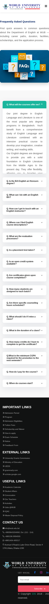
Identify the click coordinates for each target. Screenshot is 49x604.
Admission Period (11, 413)
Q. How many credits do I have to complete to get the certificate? (23, 343)
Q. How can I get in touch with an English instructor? (23, 210)
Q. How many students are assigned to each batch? (20, 290)
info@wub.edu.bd (11, 528)
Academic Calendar (12, 487)
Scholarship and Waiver (14, 429)
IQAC (6, 511)
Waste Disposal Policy (13, 515)
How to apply (10, 433)
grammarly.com (11, 470)
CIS (34, 594)
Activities (8, 503)
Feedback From (11, 445)
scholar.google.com (12, 474)
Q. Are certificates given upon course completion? (21, 276)
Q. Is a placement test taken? (21, 250)
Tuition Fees (9, 425)
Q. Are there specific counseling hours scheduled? (22, 304)
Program (8, 417)
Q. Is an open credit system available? (20, 262)
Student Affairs (10, 491)
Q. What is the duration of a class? (23, 330)
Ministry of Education (13, 462)
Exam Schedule (11, 437)
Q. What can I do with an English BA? (22, 196)
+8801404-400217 (12, 540)
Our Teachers (10, 499)
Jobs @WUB (9, 507)
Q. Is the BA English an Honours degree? (22, 182)
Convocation (9, 495)
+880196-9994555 (12, 536)
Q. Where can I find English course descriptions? (20, 223)
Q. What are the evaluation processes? (19, 237)
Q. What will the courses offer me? (23, 104)
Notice (7, 441)
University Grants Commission (17, 458)
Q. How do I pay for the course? (22, 372)
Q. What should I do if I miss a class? (21, 318)
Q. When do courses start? (20, 383)
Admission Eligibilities (13, 421)
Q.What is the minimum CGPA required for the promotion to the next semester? (23, 358)
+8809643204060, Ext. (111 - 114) (19, 532)
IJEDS (7, 466)
